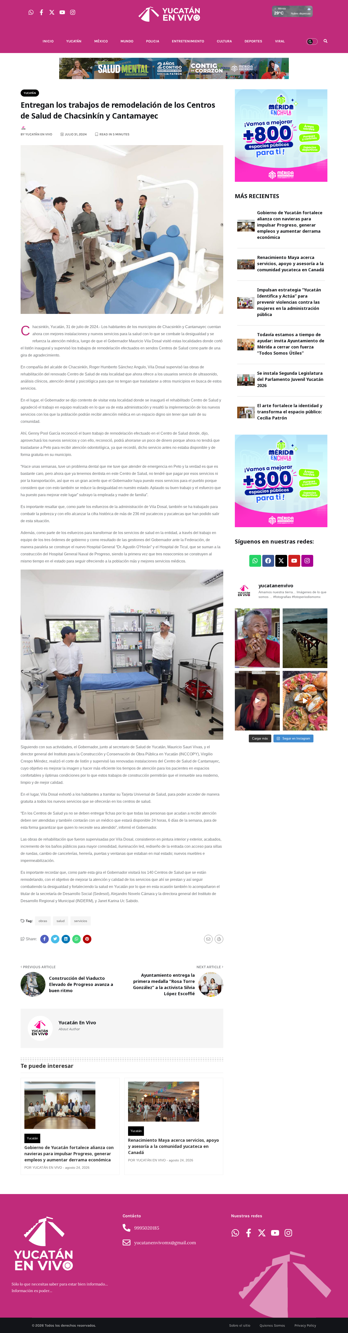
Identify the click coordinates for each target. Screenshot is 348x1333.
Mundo (126, 41)
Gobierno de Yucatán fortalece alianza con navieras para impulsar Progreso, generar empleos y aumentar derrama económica (69, 1154)
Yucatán (73, 41)
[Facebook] (268, 561)
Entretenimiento (188, 41)
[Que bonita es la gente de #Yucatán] (257, 638)
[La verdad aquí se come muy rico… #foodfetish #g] (305, 701)
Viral (280, 41)
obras (43, 921)
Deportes (253, 41)
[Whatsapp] (31, 12)
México (101, 41)
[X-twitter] (52, 12)
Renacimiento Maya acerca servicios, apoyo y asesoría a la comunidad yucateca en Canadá (173, 1146)
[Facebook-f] (41, 12)
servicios (80, 921)
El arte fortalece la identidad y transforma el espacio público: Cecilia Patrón (289, 412)
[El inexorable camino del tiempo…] (305, 638)
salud (61, 921)
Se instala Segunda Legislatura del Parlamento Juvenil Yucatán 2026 (290, 379)
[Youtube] (62, 12)
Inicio (48, 41)
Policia (152, 41)
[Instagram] (73, 12)
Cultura (224, 41)
